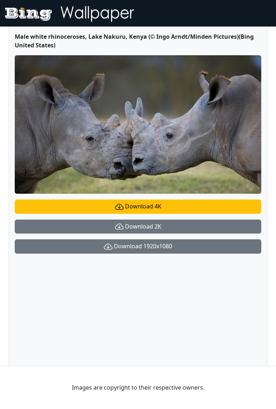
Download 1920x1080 (142, 246)
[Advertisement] (138, 309)
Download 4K (142, 206)
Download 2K (142, 226)
